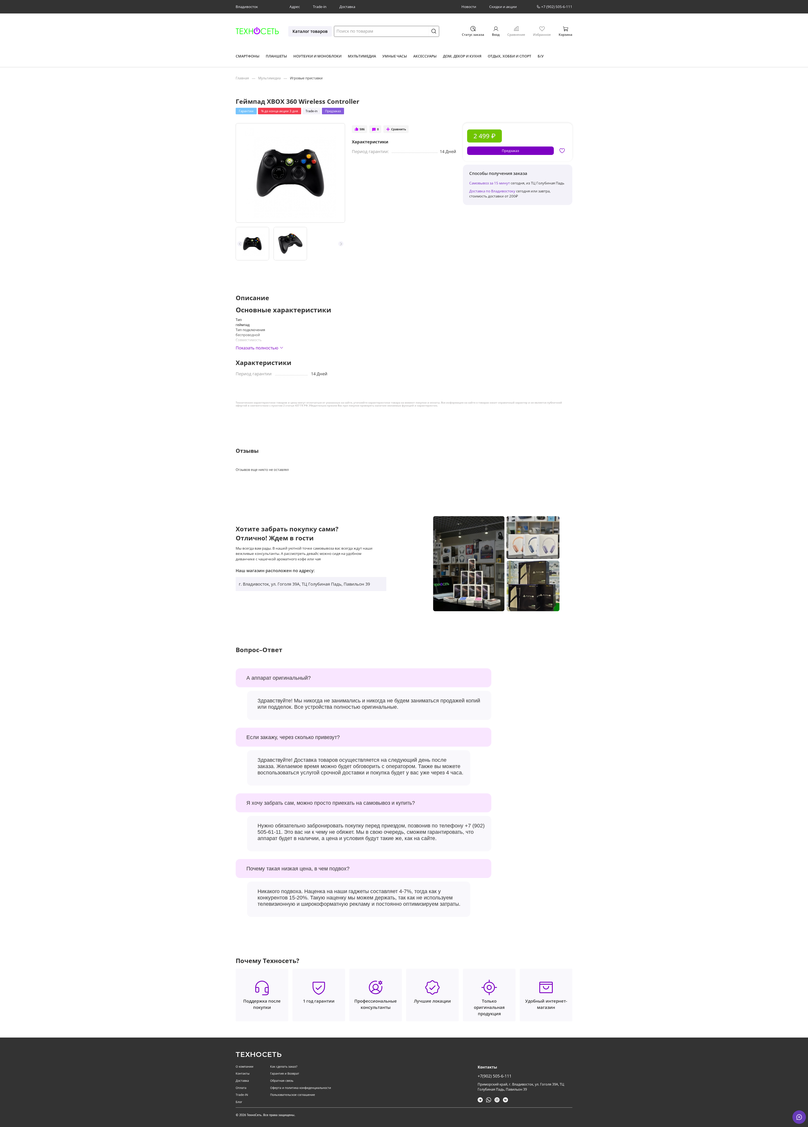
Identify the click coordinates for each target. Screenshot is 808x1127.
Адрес (295, 6)
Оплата (241, 1088)
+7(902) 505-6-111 (495, 1076)
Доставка (347, 6)
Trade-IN (242, 1095)
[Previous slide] (243, 173)
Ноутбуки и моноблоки (317, 56)
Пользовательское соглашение (292, 1095)
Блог (239, 1102)
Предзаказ (510, 150)
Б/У (541, 56)
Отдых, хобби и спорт (509, 56)
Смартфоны (247, 56)
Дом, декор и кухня (462, 56)
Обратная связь (281, 1081)
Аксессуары (425, 56)
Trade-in (319, 6)
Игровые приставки (306, 78)
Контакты (243, 1073)
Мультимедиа (362, 56)
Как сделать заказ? (283, 1066)
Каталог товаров (310, 31)
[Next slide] (338, 173)
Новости (468, 6)
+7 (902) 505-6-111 (556, 6)
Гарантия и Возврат (284, 1073)
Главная (242, 78)
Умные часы (394, 56)
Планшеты (276, 56)
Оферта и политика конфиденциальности (300, 1088)
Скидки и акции (503, 6)
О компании (244, 1066)
